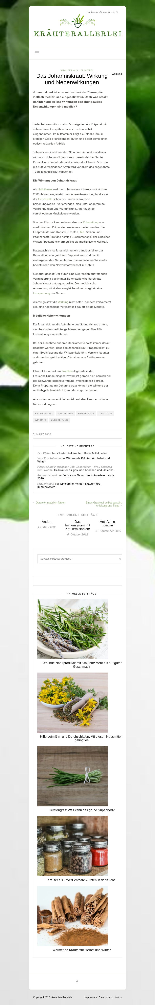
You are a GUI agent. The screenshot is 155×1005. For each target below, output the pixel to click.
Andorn (47, 521)
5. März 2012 (42, 434)
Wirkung (63, 302)
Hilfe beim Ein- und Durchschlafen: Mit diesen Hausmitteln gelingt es (81, 738)
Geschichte (45, 199)
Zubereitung (90, 222)
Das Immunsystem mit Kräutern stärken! (77, 525)
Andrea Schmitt (47, 475)
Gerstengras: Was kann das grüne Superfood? (82, 810)
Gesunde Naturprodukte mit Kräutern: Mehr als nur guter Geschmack (81, 664)
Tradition (105, 413)
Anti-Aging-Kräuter (108, 523)
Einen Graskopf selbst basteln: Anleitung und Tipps (104, 504)
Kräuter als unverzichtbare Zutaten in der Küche (81, 880)
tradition (67, 371)
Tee (82, 232)
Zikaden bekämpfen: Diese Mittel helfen (82, 453)
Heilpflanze (45, 189)
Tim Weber (44, 453)
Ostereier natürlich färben (50, 502)
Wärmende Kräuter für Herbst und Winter (81, 950)
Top (117, 997)
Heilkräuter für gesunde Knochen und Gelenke (83, 470)
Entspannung (41, 293)
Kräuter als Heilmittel (77, 70)
